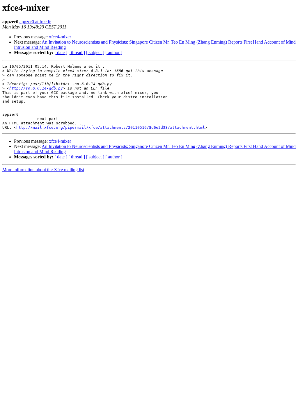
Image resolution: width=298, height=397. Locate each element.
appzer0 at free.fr (35, 21)
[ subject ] (95, 52)
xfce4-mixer (60, 36)
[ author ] (113, 52)
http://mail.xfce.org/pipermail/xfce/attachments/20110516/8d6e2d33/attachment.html (110, 127)
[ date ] (60, 52)
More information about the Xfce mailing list (43, 169)
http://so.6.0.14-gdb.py (36, 88)
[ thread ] (76, 52)
